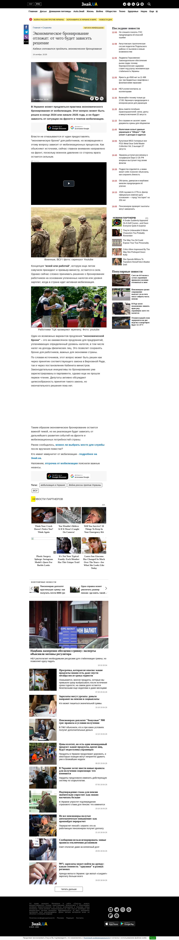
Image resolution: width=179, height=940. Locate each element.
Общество (111, 11)
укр (31, 4)
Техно (122, 11)
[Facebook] (26, 27)
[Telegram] (124, 4)
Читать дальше (69, 889)
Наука (144, 11)
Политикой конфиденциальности (97, 938)
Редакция (70, 918)
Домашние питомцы (60, 11)
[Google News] (128, 909)
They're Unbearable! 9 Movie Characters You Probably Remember (135, 233)
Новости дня (105, 20)
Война (99, 11)
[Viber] (129, 4)
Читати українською (94, 28)
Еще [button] (152, 11)
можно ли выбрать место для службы (80, 444)
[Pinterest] (142, 4)
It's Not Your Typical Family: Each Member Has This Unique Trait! (69, 559)
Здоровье (133, 11)
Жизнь (90, 11)
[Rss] (133, 4)
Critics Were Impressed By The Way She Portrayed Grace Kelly (136, 252)
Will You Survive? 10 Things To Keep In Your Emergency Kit (94, 529)
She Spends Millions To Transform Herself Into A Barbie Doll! (136, 262)
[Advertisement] (69, 406)
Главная (33, 11)
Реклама (60, 918)
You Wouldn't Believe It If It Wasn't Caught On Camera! (68, 529)
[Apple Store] (111, 924)
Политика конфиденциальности (42, 918)
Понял (152, 938)
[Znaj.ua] (89, 4)
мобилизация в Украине (53, 485)
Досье (43, 11)
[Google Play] (127, 924)
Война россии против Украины (49, 20)
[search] (149, 4)
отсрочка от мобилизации (61, 463)
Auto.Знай (78, 11)
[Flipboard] (137, 4)
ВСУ (35, 490)
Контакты (80, 918)
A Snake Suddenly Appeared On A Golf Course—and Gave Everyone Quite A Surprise (135, 223)
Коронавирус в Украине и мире (81, 20)
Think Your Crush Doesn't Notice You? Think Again (43, 529)
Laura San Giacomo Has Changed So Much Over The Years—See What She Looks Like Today (94, 562)
